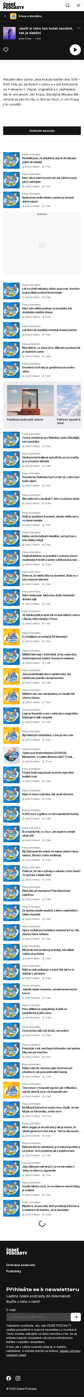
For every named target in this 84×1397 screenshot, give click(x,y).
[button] (67, 5)
